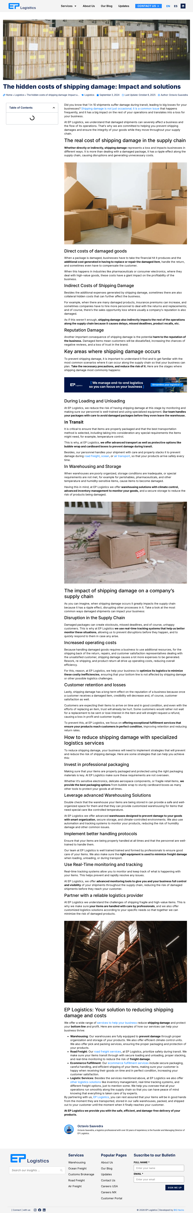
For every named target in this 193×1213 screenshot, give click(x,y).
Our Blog (106, 6)
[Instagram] (35, 1209)
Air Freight (75, 1186)
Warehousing (76, 1162)
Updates (123, 6)
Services (67, 6)
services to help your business (117, 1022)
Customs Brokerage (81, 1174)
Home (9, 95)
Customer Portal (111, 1198)
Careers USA (109, 1186)
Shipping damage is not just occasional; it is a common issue (120, 108)
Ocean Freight (77, 1168)
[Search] (61, 1170)
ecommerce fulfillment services (128, 1063)
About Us (89, 6)
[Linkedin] (183, 6)
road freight (92, 456)
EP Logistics (101, 1097)
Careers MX (108, 1192)
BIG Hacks (179, 1210)
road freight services (107, 1051)
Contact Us (108, 1180)
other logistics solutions (85, 1082)
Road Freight (76, 1180)
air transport (122, 456)
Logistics (19, 95)
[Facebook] (39, 1209)
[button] (54, 107)
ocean (105, 456)
